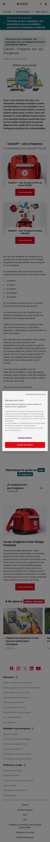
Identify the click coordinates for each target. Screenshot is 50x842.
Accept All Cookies (25, 445)
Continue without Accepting (36, 394)
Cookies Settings (25, 438)
